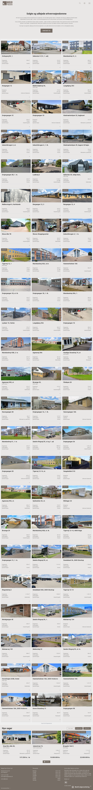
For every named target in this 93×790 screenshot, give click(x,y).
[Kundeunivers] (84, 3)
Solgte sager (79, 728)
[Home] (24, 3)
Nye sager (70, 728)
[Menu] (89, 3)
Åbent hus (87, 728)
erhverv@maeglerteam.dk (7, 776)
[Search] (80, 3)
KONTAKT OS (46, 30)
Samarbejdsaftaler (5, 788)
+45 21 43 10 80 (4, 775)
